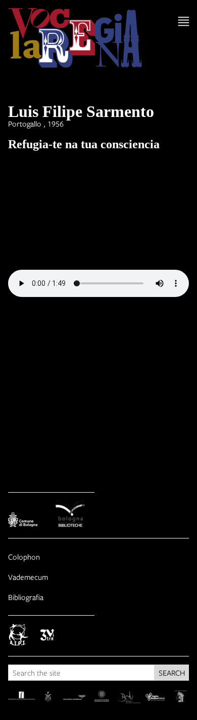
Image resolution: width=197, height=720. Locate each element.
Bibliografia (25, 597)
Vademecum (28, 577)
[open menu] (183, 21)
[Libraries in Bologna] (75, 515)
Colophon (24, 557)
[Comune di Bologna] (27, 521)
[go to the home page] (75, 39)
